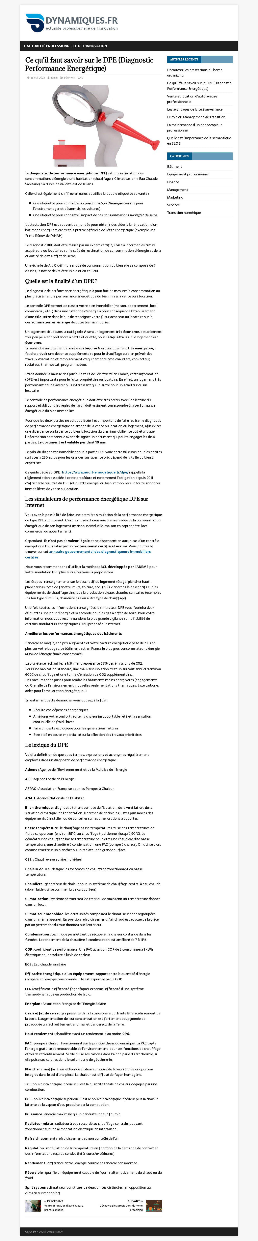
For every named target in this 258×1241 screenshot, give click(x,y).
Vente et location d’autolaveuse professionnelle (192, 99)
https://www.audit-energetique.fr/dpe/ (95, 472)
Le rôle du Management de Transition (196, 117)
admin (54, 78)
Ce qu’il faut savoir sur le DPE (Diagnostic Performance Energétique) (199, 85)
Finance (173, 182)
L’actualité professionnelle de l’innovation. (66, 46)
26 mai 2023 (37, 78)
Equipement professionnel (188, 174)
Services (173, 205)
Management (177, 190)
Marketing (175, 197)
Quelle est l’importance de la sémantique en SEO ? (199, 140)
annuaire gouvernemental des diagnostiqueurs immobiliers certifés (88, 554)
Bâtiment (69, 78)
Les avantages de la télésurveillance (195, 109)
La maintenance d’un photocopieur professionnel (194, 127)
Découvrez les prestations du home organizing (194, 72)
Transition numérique (184, 212)
